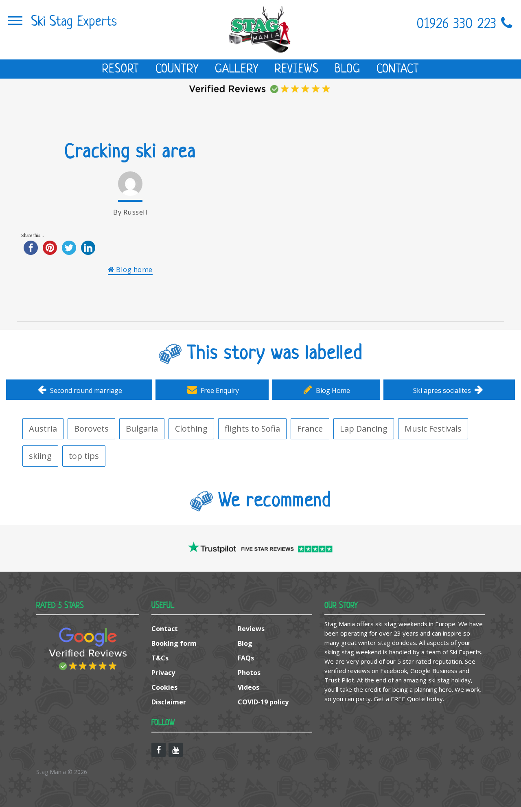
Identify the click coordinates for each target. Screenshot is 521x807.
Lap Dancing (363, 428)
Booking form (174, 643)
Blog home (133, 269)
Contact (398, 70)
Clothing (191, 428)
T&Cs (160, 657)
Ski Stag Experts (74, 22)
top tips (84, 455)
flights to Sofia (252, 428)
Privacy (163, 672)
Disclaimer (168, 701)
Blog (347, 70)
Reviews (297, 70)
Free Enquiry (219, 390)
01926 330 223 (459, 24)
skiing (40, 455)
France (310, 428)
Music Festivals (433, 428)
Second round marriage (85, 390)
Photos (249, 672)
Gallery (236, 70)
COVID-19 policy (263, 701)
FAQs (246, 657)
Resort (120, 70)
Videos (248, 687)
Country (177, 70)
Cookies (164, 687)
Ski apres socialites (443, 390)
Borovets (91, 428)
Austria (43, 428)
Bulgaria (142, 428)
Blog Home (332, 390)
